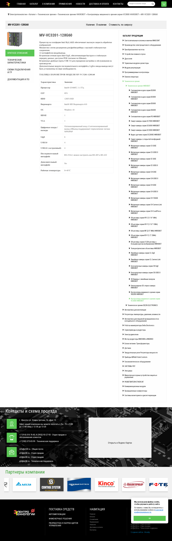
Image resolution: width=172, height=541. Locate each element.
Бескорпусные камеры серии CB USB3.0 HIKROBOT (145, 274)
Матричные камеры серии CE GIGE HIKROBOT (143, 160)
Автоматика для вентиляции (135, 310)
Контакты (118, 4)
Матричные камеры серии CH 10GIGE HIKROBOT (144, 199)
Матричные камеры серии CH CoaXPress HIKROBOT (146, 212)
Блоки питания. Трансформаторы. (137, 344)
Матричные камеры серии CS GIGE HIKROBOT (143, 147)
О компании (48, 4)
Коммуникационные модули (135, 386)
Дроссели (128, 59)
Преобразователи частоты (134, 50)
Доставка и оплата (99, 4)
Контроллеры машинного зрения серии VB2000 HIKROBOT (145, 293)
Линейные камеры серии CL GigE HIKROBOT (143, 254)
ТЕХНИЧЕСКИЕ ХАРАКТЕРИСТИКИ (16, 61)
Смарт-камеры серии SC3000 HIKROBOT (145, 130)
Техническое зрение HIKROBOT (139, 86)
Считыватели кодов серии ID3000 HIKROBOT (143, 98)
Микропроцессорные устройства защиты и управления (141, 376)
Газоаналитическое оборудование (138, 362)
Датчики (128, 348)
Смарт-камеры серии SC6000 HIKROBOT (145, 126)
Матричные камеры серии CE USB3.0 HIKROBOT (144, 166)
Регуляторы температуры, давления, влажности (142, 314)
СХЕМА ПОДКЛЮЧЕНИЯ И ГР (18, 71)
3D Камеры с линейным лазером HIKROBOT (143, 280)
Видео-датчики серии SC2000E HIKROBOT (146, 135)
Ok (150, 518)
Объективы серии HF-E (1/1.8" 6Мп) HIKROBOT (144, 219)
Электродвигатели (131, 334)
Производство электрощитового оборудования (143, 45)
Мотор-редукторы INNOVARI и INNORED (139, 339)
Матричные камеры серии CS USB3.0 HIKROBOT (144, 153)
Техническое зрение (132, 81)
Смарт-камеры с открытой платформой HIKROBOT (145, 140)
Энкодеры (128, 371)
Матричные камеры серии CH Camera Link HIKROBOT (146, 206)
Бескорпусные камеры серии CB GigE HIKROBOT (145, 267)
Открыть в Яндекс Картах (120, 442)
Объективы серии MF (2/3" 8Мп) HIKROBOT (146, 231)
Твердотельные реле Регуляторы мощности (141, 353)
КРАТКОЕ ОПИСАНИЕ (17, 53)
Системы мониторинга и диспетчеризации (140, 395)
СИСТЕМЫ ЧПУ (130, 366)
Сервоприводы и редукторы (135, 330)
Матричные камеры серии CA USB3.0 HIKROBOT (144, 179)
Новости (80, 4)
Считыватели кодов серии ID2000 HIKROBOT (143, 91)
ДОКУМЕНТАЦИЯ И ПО (18, 79)
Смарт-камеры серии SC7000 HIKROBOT (145, 121)
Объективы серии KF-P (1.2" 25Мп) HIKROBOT (143, 236)
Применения (65, 4)
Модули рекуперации (132, 68)
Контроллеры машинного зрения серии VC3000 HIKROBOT (145, 300)
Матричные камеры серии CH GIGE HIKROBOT (143, 186)
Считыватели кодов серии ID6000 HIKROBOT (143, 111)
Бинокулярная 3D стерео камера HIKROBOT (143, 287)
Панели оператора (131, 77)
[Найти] (153, 4)
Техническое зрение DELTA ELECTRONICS (143, 305)
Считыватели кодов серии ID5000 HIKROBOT (143, 104)
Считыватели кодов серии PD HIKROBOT (145, 117)
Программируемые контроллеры (137, 72)
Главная (21, 4)
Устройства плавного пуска (135, 54)
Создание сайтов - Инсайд (140, 532)
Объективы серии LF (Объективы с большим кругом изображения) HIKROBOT (146, 243)
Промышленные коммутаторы (136, 391)
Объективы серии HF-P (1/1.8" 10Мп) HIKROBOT (144, 225)
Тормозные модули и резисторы (137, 63)
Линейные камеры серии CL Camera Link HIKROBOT (145, 260)
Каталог (34, 4)
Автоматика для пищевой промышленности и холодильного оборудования (142, 320)
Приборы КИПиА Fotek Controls (136, 357)
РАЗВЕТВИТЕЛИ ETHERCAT (134, 382)
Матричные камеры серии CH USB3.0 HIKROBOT (144, 193)
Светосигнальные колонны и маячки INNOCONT (142, 41)
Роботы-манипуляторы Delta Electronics (139, 325)
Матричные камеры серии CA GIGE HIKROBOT (143, 173)
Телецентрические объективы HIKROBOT (146, 248)
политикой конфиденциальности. (148, 511)
